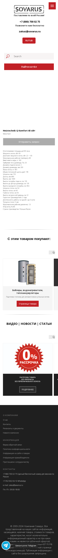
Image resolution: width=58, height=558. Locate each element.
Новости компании (11, 433)
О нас (5, 420)
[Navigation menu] (52, 6)
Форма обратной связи (12, 444)
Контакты (7, 424)
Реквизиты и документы (13, 428)
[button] (27, 379)
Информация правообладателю (16, 457)
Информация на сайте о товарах (16, 453)
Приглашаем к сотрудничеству (16, 462)
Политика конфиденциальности (16, 449)
